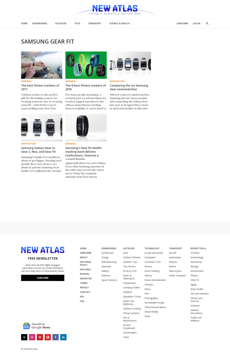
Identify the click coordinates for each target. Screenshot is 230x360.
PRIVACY (84, 287)
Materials (106, 266)
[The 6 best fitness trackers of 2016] (86, 65)
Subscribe (43, 277)
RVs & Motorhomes (130, 319)
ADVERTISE (86, 278)
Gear (125, 252)
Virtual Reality (151, 311)
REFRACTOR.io (198, 248)
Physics (194, 275)
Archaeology (197, 257)
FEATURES (85, 269)
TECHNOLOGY (152, 248)
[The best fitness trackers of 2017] (41, 65)
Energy (105, 257)
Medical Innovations (196, 312)
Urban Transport (177, 275)
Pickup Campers (131, 313)
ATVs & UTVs (130, 270)
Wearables (26, 81)
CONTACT (85, 292)
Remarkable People (154, 302)
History (148, 275)
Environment (197, 270)
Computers (150, 257)
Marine (172, 266)
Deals (147, 316)
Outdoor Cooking (132, 308)
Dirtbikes (127, 292)
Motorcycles (175, 270)
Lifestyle (149, 284)
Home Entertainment (155, 280)
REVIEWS (84, 273)
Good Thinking (152, 270)
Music (148, 289)
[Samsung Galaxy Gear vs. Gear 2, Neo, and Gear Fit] (41, 127)
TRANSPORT (94, 23)
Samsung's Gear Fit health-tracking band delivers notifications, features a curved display (83, 153)
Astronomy (196, 261)
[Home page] (115, 9)
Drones (148, 266)
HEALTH (195, 280)
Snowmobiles (130, 332)
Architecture (108, 252)
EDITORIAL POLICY (85, 263)
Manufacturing (109, 261)
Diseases (195, 305)
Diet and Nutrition (200, 293)
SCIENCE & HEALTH (119, 23)
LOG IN (196, 23)
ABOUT (84, 257)
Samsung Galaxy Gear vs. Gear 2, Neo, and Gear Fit (38, 149)
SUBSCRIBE (182, 23)
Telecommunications (155, 307)
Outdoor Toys (130, 261)
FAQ (82, 301)
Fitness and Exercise (196, 300)
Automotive (175, 257)
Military (105, 270)
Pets (147, 293)
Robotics (106, 275)
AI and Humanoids (154, 252)
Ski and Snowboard (129, 327)
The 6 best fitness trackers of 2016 (85, 87)
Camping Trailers (131, 287)
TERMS (83, 282)
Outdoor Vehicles (132, 257)
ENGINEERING (39, 23)
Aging (193, 284)
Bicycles (173, 261)
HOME (24, 23)
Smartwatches (117, 81)
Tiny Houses (129, 266)
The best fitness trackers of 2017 (40, 87)
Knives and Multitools (128, 303)
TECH (77, 23)
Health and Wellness (196, 319)
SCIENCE (195, 252)
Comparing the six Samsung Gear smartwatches (129, 87)
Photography (151, 298)
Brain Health (197, 289)
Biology (194, 266)
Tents (126, 337)
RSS (82, 296)
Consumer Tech (153, 261)
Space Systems (109, 280)
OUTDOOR (60, 23)
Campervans (129, 282)
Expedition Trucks (132, 296)
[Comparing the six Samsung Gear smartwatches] (130, 65)
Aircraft (172, 252)
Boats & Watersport (129, 277)
